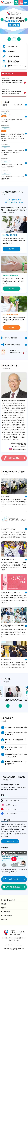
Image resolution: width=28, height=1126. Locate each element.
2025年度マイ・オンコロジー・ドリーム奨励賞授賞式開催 (12, 178)
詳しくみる (11, 249)
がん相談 (16, 3)
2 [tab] (10, 35)
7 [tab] (19, 35)
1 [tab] (8, 35)
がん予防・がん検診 (6, 915)
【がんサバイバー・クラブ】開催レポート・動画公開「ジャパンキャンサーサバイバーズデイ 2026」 (12, 152)
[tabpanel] (14, 20)
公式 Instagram (11, 805)
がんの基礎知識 (5, 911)
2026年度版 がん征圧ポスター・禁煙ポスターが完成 (12, 120)
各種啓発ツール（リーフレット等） (15, 66)
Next (25, 19)
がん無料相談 (11, 51)
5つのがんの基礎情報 (13, 56)
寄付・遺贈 (4, 919)
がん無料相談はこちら (14, 887)
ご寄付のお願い (14, 458)
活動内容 (3, 904)
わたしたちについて (13, 46)
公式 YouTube (11, 809)
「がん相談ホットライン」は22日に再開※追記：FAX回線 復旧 (11, 165)
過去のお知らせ (18, 104)
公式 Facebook (11, 813)
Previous (2, 19)
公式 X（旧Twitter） (12, 800)
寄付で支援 (21, 3)
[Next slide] (20, 706)
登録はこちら (10, 841)
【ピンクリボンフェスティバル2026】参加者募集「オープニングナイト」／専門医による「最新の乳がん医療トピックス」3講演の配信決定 (12, 137)
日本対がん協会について (8, 900)
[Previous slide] (8, 706)
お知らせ (3, 907)
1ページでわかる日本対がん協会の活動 (13, 61)
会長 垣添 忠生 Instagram (19, 449)
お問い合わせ (14, 879)
